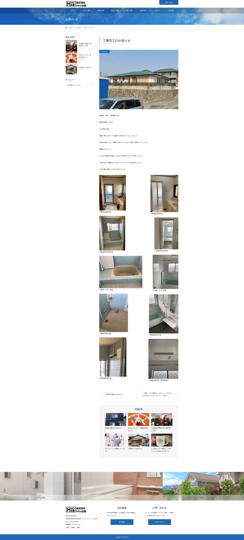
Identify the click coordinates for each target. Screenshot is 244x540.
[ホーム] (66, 27)
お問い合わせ (169, 2)
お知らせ (157, 10)
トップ (73, 10)
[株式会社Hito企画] (76, 4)
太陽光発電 (101, 10)
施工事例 (143, 10)
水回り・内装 (115, 10)
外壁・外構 (129, 10)
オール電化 (86, 10)
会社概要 (171, 10)
